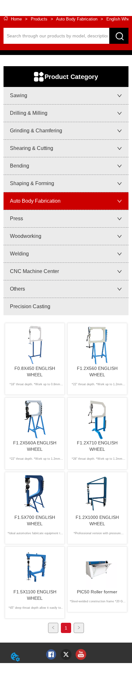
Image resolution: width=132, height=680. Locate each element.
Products (39, 19)
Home (16, 19)
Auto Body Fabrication (76, 19)
